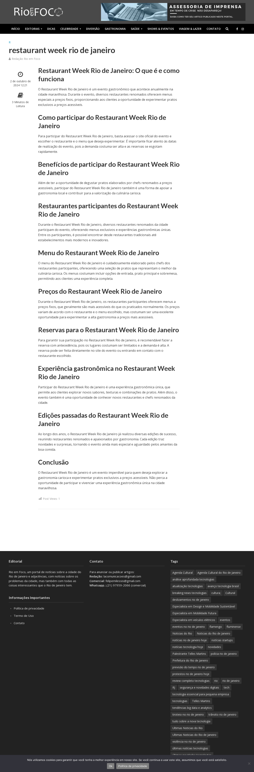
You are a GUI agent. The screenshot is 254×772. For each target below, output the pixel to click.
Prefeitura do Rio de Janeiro (190, 660)
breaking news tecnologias (189, 593)
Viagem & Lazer (190, 29)
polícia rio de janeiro (224, 654)
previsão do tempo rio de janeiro (193, 667)
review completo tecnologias (191, 681)
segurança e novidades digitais (199, 687)
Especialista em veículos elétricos (193, 620)
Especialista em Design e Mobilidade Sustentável (203, 606)
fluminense (234, 627)
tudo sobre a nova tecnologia (191, 721)
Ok (111, 766)
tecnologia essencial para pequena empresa (200, 694)
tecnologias (179, 701)
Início (15, 29)
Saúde (135, 29)
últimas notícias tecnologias (190, 748)
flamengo (216, 627)
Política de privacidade (29, 608)
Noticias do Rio (182, 633)
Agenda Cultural (182, 572)
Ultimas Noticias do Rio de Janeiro (194, 735)
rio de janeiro (231, 681)
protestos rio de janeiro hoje (190, 674)
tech (226, 687)
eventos (225, 620)
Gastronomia (115, 29)
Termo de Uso (24, 616)
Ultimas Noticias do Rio (187, 728)
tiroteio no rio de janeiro (188, 714)
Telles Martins (201, 701)
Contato (214, 29)
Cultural (230, 593)
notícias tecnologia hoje (187, 647)
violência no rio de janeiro (189, 741)
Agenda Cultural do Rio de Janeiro (219, 572)
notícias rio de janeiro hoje (189, 640)
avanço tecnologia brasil (223, 586)
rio (216, 681)
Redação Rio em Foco (26, 59)
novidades (214, 647)
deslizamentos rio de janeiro (190, 600)
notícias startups (222, 640)
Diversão (93, 29)
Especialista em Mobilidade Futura (194, 613)
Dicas (51, 29)
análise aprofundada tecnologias (193, 579)
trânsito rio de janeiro (222, 714)
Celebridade (69, 29)
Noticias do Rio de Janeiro (213, 633)
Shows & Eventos (160, 29)
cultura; (216, 593)
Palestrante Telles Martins (189, 654)
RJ (173, 687)
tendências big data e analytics (192, 708)
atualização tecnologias (187, 586)
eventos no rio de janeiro (188, 627)
